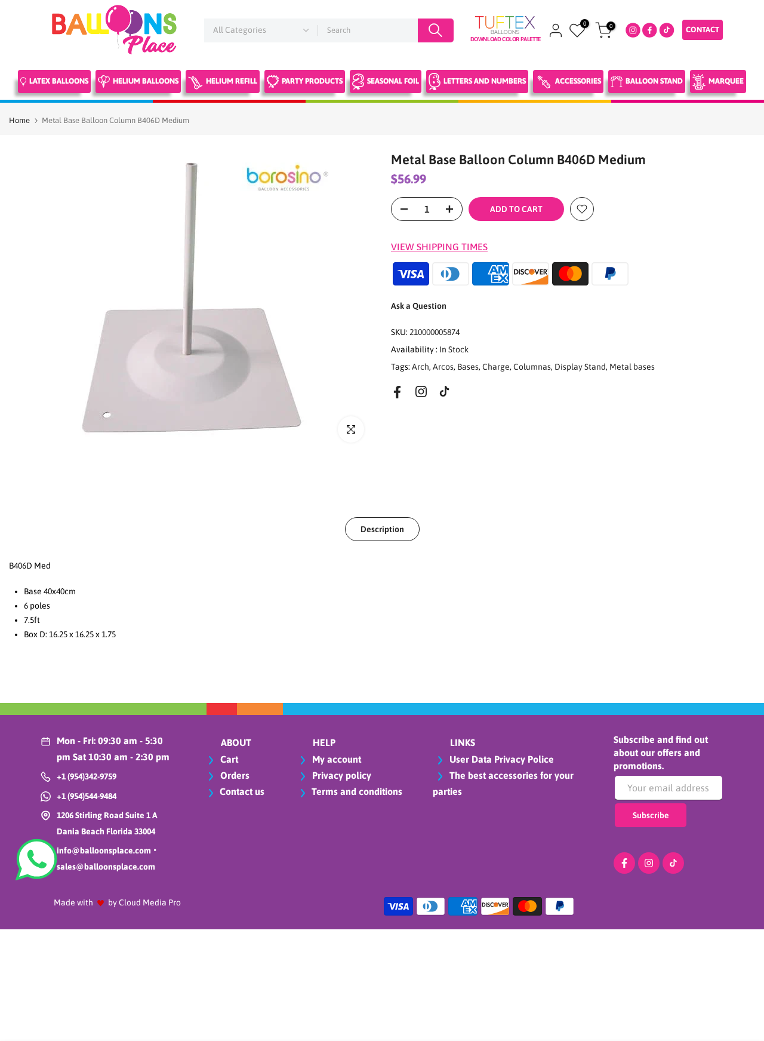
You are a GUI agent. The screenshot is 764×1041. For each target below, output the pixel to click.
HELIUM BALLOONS (145, 80)
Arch (420, 366)
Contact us (242, 791)
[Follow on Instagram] (421, 391)
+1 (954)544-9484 (86, 796)
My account (335, 759)
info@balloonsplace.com (104, 850)
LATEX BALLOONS (58, 80)
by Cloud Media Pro (144, 902)
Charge (496, 366)
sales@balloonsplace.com (106, 866)
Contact (702, 29)
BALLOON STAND (654, 80)
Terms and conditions (357, 791)
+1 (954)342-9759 (86, 776)
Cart (228, 759)
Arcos (443, 366)
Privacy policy (340, 775)
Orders (233, 775)
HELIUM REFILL (231, 80)
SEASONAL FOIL (393, 80)
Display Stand (580, 366)
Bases (468, 366)
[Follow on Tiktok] (444, 391)
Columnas (532, 366)
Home (19, 120)
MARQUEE (726, 80)
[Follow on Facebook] (397, 392)
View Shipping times (439, 246)
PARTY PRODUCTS (312, 80)
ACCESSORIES (578, 80)
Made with (73, 902)
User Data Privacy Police (500, 759)
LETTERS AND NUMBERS (484, 80)
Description (382, 528)
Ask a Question (418, 306)
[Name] (436, 30)
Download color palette (505, 39)
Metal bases (632, 366)
